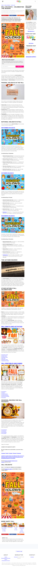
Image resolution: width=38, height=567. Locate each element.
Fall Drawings (3, 391)
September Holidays (8, 127)
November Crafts (4, 357)
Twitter (7, 453)
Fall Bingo (3, 392)
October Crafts (4, 355)
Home (2, 5)
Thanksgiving (5, 254)
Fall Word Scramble (4, 395)
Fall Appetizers (4, 429)
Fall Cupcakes (4, 432)
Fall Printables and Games (11, 363)
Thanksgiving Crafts (5, 360)
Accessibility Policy (6, 560)
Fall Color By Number (5, 396)
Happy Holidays (7, 5)
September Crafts (4, 354)
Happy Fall (13, 5)
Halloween (5, 212)
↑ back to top (19, 551)
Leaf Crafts (3, 358)
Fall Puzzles (3, 397)
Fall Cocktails (3, 433)
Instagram (19, 453)
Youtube (10, 453)
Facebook (3, 453)
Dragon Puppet (31, 56)
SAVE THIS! (20, 66)
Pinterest (14, 453)
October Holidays (7, 173)
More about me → (31, 31)
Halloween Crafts (4, 359)
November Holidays (8, 215)
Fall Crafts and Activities (11, 326)
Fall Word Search (4, 393)
